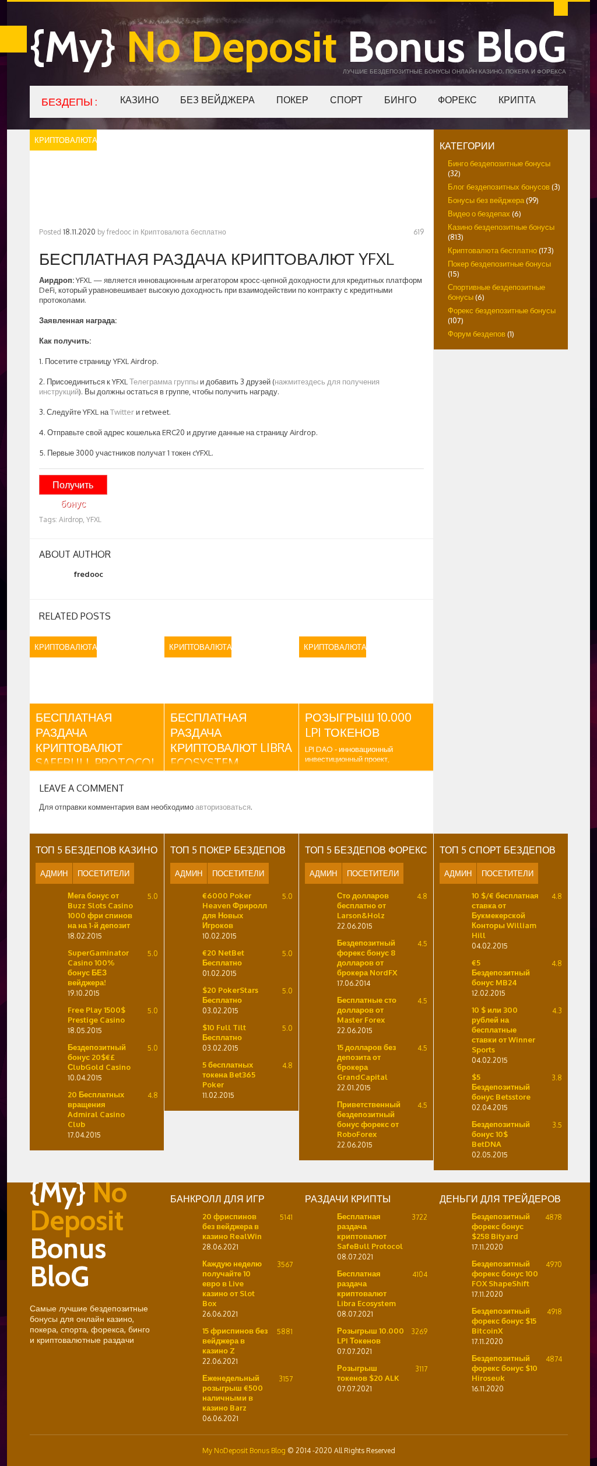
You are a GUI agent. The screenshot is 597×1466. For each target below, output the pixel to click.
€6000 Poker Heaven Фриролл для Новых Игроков (234, 910)
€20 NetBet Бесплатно (223, 957)
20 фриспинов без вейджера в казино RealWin (232, 1226)
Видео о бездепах (479, 213)
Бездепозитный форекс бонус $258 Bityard (501, 1226)
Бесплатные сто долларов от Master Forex (366, 1009)
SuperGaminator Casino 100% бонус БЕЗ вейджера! (98, 967)
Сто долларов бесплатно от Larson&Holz (363, 905)
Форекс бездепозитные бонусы (502, 310)
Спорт (346, 100)
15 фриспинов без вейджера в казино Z (235, 1340)
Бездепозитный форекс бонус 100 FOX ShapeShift (505, 1273)
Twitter (122, 412)
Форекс (457, 100)
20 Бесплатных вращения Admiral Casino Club (96, 1109)
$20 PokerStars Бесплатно (230, 995)
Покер (292, 100)
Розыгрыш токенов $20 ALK (368, 1373)
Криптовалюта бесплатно (183, 232)
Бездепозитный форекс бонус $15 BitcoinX (504, 1320)
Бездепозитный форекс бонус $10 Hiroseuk (505, 1368)
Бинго (400, 100)
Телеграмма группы (163, 381)
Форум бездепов (476, 333)
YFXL (93, 519)
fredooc (119, 232)
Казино (139, 100)
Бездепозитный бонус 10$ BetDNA (501, 1134)
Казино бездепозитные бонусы (501, 227)
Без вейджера (217, 100)
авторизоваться (223, 806)
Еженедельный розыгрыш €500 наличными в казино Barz (232, 1392)
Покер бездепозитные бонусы (499, 263)
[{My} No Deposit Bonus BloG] (91, 1298)
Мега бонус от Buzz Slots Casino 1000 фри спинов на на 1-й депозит (100, 910)
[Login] (561, 9)
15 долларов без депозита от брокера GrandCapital (366, 1062)
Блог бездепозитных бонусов (499, 186)
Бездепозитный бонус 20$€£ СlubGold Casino (99, 1057)
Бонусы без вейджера (486, 200)
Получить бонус (72, 487)
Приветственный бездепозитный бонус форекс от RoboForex (369, 1119)
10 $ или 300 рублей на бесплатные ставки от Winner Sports (503, 1029)
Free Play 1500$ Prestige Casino (96, 1014)
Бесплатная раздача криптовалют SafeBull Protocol (96, 739)
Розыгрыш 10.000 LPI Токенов (358, 724)
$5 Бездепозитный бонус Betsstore (501, 1086)
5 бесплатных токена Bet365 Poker (228, 1074)
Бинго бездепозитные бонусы (499, 163)
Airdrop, (72, 519)
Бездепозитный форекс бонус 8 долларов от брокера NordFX (367, 957)
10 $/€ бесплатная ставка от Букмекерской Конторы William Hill (505, 915)
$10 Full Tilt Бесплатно (224, 1032)
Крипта (517, 100)
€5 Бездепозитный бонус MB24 (501, 972)
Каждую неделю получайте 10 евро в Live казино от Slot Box (232, 1283)
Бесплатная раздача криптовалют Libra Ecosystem (231, 739)
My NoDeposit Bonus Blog (244, 1450)
